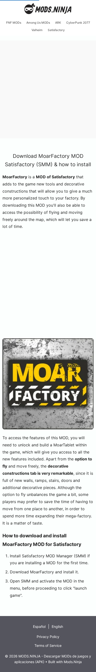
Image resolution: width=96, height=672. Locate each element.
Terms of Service (48, 645)
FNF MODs (13, 22)
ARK (58, 22)
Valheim (37, 30)
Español (39, 626)
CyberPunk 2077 (78, 22)
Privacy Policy (48, 637)
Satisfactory (56, 30)
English (57, 626)
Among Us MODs (38, 22)
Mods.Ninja (73, 662)
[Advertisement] (48, 88)
